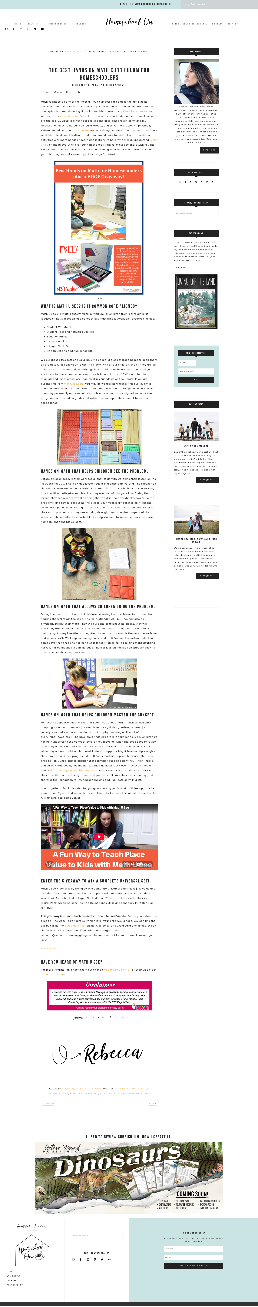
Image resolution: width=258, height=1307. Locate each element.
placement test (75, 925)
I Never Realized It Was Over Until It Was (196, 541)
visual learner (69, 116)
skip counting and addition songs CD (74, 770)
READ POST (207, 480)
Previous (49, 1103)
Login (10, 1271)
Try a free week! (194, 4)
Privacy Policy (15, 1285)
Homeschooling (85, 1088)
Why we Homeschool (196, 446)
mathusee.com (74, 384)
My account (13, 1276)
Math (98, 1088)
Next (151, 1103)
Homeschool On (129, 22)
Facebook (112, 969)
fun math (123, 1088)
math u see (142, 1093)
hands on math (137, 1088)
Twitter (125, 969)
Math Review (128, 1093)
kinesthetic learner (136, 111)
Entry (44, 948)
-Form (52, 948)
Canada (46, 974)
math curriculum (110, 1093)
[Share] (79, 92)
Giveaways (68, 1088)
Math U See (82, 130)
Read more (209, 150)
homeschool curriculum (84, 1093)
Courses (11, 1280)
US (62, 974)
